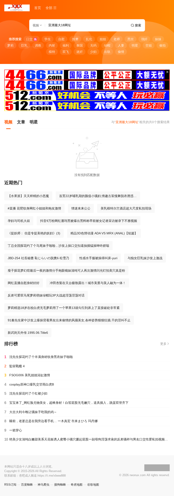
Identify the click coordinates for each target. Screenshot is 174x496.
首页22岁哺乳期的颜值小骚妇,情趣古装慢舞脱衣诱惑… (98, 196)
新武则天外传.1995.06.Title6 (28, 332)
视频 (8, 122)
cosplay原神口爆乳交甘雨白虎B (29, 384)
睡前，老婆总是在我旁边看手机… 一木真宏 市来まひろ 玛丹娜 (51, 421)
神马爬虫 (43, 484)
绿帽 (107, 45)
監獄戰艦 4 (14, 366)
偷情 (121, 52)
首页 (37, 8)
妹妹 (158, 39)
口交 (31, 39)
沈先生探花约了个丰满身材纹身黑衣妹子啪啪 (38, 357)
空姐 (148, 45)
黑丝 (130, 39)
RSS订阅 (10, 484)
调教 (38, 45)
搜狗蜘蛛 (60, 484)
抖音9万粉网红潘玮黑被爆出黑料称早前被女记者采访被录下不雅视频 (88, 221)
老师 (117, 39)
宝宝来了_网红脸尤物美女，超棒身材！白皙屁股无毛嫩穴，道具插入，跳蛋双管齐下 (66, 403)
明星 (135, 45)
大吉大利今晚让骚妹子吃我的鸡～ (30, 412)
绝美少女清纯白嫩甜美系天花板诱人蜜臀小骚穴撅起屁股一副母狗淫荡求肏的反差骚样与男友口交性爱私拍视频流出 (87, 439)
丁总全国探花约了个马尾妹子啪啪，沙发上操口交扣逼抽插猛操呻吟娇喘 (58, 245)
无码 (93, 45)
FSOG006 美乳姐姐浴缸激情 (27, 375)
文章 (21, 122)
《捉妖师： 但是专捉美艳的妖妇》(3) (34, 233)
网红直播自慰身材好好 (23, 283)
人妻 (121, 45)
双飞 (66, 52)
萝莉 (10, 45)
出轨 (107, 52)
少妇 (93, 52)
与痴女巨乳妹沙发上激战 (145, 258)
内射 (52, 45)
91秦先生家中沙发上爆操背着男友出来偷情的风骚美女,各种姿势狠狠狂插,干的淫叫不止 (69, 320)
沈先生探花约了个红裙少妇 (25, 393)
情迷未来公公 (80, 208)
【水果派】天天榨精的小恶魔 (28, 196)
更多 (163, 344)
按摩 (75, 39)
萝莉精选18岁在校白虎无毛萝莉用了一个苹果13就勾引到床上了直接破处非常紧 (64, 308)
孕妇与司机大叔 (19, 221)
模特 (52, 52)
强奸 (144, 39)
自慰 (61, 39)
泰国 (79, 45)
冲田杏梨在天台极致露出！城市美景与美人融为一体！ (88, 283)
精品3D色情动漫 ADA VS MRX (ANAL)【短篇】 (104, 233)
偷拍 (162, 45)
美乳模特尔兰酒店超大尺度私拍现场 (126, 208)
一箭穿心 (13, 430)
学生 (47, 39)
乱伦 (89, 39)
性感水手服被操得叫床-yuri (98, 258)
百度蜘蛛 (27, 484)
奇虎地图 (76, 484)
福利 (66, 45)
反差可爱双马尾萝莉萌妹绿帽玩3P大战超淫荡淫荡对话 (46, 295)
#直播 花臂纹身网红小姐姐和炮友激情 (34, 208)
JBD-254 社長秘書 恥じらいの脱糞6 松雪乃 (38, 258)
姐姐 (103, 39)
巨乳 (24, 45)
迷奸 (79, 52)
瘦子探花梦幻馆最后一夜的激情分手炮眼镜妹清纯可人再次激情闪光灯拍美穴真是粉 (66, 270)
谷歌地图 (93, 484)
